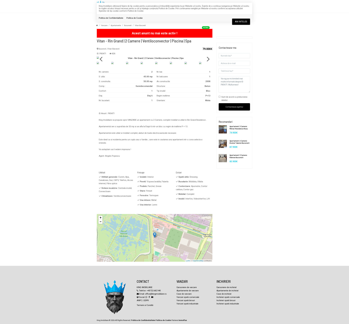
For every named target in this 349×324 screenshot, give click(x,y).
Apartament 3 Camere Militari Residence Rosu (239, 127)
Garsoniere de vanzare (187, 287)
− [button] (100, 221)
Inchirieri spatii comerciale (228, 297)
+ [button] (100, 217)
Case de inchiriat (223, 294)
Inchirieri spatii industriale (227, 303)
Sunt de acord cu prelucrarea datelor (234, 98)
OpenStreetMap (198, 261)
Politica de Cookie (135, 18)
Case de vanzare (184, 294)
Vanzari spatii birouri (186, 300)
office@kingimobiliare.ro (156, 294)
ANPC (139, 300)
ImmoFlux (182, 320)
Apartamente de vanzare (188, 290)
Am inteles (241, 21)
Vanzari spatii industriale (187, 303)
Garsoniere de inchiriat (226, 287)
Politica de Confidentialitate (111, 18)
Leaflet (188, 261)
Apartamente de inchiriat (227, 290)
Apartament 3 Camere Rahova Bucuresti (238, 156)
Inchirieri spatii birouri (225, 300)
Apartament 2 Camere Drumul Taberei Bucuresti (239, 142)
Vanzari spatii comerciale (188, 297)
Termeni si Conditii (145, 305)
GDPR (146, 300)
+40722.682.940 (154, 290)
